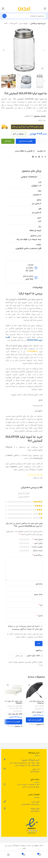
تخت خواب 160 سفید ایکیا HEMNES (13, 702)
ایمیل (39, 615)
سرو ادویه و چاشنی (38, 23)
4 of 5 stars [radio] (22, 539)
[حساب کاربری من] (3, 8)
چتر (36, 706)
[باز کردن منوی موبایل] (44, 8)
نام (40, 605)
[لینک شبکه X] (42, 156)
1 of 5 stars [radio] (28, 539)
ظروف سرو (24, 23)
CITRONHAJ (32, 351)
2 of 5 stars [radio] (26, 539)
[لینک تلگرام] (33, 156)
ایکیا (40, 120)
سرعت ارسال (37, 551)
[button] (35, 720)
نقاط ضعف (38, 594)
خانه (6, 23)
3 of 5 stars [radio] (24, 539)
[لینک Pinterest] (39, 156)
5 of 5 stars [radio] (20, 539)
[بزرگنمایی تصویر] (42, 68)
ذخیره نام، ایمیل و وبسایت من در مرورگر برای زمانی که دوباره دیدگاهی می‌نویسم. (25, 628)
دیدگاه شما (37, 555)
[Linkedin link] (36, 156)
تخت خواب (11, 706)
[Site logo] (24, 8)
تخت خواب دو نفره (16, 708)
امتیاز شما (37, 539)
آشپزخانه (13, 23)
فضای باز (41, 706)
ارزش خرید (37, 543)
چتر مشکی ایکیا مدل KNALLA (36, 702)
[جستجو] (4, 16)
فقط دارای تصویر (33, 655)
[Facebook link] (45, 156)
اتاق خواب (19, 706)
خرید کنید (8, 141)
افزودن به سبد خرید (25, 141)
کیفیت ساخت (36, 547)
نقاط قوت (38, 584)
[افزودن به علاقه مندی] (29, 685)
